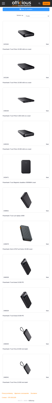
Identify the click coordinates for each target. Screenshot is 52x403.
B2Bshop (31, 400)
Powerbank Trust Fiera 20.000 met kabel (15, 349)
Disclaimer (34, 393)
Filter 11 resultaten (27, 9)
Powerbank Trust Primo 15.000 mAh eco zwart (17, 49)
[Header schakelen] (39, 3)
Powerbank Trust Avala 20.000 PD (13, 315)
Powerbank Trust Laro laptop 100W (13, 215)
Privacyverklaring (7, 393)
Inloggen (46, 3)
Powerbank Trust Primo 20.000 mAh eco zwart (17, 149)
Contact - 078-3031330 (9, 397)
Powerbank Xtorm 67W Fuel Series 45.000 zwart (17, 249)
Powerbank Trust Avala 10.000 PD (13, 282)
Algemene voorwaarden (21, 393)
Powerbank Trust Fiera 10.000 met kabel (15, 382)
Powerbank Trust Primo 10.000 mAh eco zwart (17, 82)
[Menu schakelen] (3, 3)
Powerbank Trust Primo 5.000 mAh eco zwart (17, 116)
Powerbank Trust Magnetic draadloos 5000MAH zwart (19, 182)
